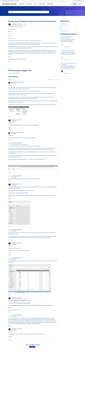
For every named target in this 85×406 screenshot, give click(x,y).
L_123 (12, 143)
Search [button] (10, 73)
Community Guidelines (64, 31)
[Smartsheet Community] (9, 4)
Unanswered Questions (68, 29)
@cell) (38, 152)
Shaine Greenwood (14, 82)
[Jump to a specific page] (57, 79)
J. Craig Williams (14, 24)
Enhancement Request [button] (16, 73)
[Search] (71, 4)
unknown (24, 25)
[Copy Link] (26, 25)
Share (9, 68)
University (16, 1)
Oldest (12, 79)
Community (4, 1)
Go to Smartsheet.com (78, 0)
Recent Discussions (63, 23)
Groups (61, 28)
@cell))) (14, 153)
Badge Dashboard (63, 26)
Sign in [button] (32, 346)
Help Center (10, 1)
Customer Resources (63, 25)
